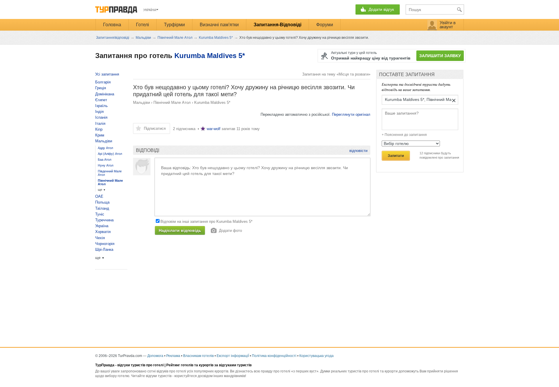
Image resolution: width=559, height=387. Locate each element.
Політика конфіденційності (274, 356)
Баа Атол (104, 159)
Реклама (173, 356)
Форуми (324, 24)
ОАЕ (99, 196)
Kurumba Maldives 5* (209, 55)
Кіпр (98, 129)
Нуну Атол (105, 165)
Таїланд (102, 208)
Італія (100, 123)
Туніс (99, 214)
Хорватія (103, 232)
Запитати (396, 156)
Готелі (142, 24)
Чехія (100, 238)
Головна (112, 24)
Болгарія (103, 82)
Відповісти (358, 150)
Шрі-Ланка (104, 249)
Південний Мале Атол (110, 172)
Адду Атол (105, 148)
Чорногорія (104, 243)
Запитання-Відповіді (277, 24)
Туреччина (104, 220)
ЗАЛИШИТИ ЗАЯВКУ (440, 55)
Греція (100, 88)
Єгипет (101, 100)
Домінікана (104, 94)
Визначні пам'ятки (219, 24)
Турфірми (174, 24)
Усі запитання (107, 74)
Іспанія (101, 117)
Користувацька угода (316, 356)
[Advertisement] (239, 289)
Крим (99, 135)
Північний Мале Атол (172, 102)
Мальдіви (141, 102)
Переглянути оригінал (351, 114)
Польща (102, 202)
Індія (99, 111)
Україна (101, 226)
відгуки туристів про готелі (140, 365)
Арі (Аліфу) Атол (110, 153)
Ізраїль (101, 106)
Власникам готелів (198, 356)
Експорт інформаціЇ (233, 356)
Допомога (155, 356)
